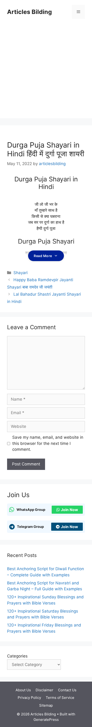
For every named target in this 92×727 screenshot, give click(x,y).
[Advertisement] (46, 72)
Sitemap (46, 705)
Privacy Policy (29, 697)
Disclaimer (44, 690)
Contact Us (67, 690)
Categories (17, 656)
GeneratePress (46, 719)
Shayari (20, 272)
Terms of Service (60, 697)
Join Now (69, 509)
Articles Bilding (29, 11)
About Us (23, 690)
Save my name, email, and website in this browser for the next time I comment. (47, 443)
